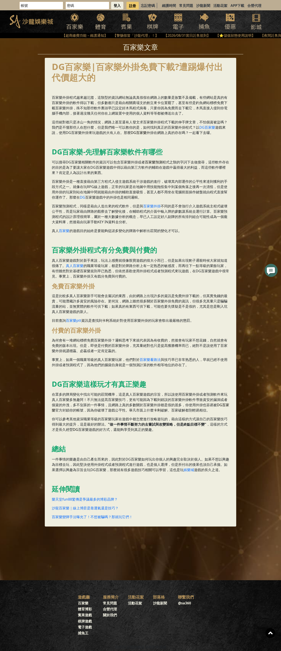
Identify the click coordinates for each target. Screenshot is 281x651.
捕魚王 (83, 633)
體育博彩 (85, 609)
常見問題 (186, 5)
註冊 (132, 5)
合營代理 (254, 5)
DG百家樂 (207, 127)
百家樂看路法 (150, 359)
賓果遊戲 (85, 615)
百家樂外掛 (152, 206)
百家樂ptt (73, 320)
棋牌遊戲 (85, 621)
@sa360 (184, 603)
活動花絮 (220, 5)
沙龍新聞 (203, 5)
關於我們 (110, 615)
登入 (117, 5)
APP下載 (237, 5)
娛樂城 (189, 469)
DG (82, 197)
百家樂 (64, 230)
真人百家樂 (74, 265)
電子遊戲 (85, 627)
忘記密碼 (148, 5)
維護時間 (169, 5)
